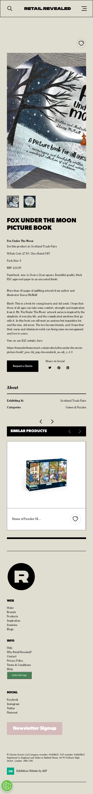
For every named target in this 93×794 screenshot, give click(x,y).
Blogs (10, 629)
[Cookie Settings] (7, 786)
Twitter (11, 708)
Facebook (12, 700)
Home (10, 608)
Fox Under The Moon (20, 241)
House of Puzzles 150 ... (27, 519)
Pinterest (12, 712)
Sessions (12, 625)
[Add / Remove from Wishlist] (81, 43)
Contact (11, 656)
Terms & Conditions (19, 665)
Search (9, 8)
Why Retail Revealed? (19, 652)
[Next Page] (52, 421)
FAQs (10, 669)
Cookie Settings (19, 675)
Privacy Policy (15, 660)
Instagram (13, 704)
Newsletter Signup (34, 728)
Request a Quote (22, 366)
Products (12, 616)
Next (79, 431)
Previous (70, 431)
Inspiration (13, 620)
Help (9, 648)
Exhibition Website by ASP (31, 771)
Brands (11, 612)
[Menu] (84, 8)
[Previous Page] (41, 421)
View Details (47, 474)
